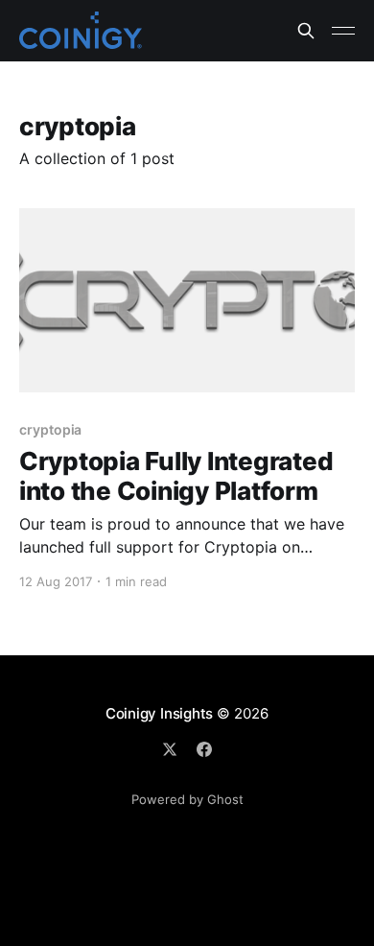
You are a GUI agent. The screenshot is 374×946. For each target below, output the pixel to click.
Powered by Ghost (187, 799)
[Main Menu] (343, 30)
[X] (169, 749)
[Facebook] (204, 749)
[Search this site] (306, 30)
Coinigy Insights (159, 713)
